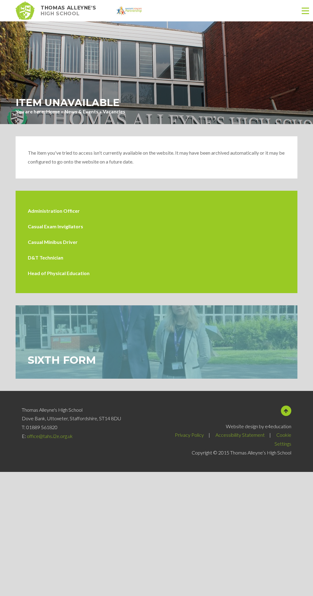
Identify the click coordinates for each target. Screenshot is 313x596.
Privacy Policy (189, 435)
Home (53, 111)
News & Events (81, 111)
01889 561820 (41, 427)
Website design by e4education (258, 426)
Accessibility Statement (240, 435)
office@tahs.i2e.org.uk (50, 436)
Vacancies (114, 111)
